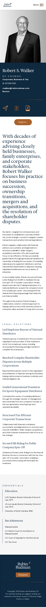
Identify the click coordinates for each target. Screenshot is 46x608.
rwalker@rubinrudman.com (15, 88)
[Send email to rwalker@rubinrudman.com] (5, 108)
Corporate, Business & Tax (15, 79)
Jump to (22, 122)
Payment (23, 574)
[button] (16, 108)
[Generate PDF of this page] (28, 108)
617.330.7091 (9, 83)
